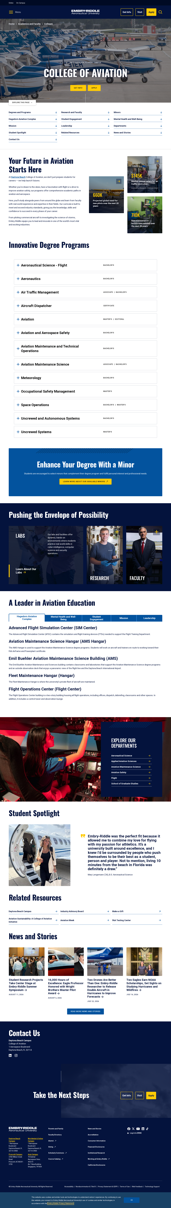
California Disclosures (96, 1165)
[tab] (27, 618)
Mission (12, 126)
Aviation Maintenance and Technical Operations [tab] (67, 348)
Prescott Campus (15, 1154)
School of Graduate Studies (124, 783)
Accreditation (93, 1135)
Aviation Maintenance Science (126, 767)
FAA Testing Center (121, 920)
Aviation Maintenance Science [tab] (74, 364)
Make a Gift (117, 911)
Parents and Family (55, 1129)
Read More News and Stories (85, 1011)
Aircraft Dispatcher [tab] (67, 306)
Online (11, 3)
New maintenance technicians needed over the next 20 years (143, 219)
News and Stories (122, 132)
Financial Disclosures (96, 1147)
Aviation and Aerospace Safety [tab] (67, 333)
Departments (120, 126)
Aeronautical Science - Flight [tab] (67, 265)
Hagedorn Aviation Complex (22, 119)
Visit (139, 12)
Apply (94, 88)
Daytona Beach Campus (20, 911)
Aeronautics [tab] (67, 279)
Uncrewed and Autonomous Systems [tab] (67, 418)
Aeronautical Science (121, 755)
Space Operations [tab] (73, 405)
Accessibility (69, 1187)
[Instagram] (16, 1055)
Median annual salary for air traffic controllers (144, 178)
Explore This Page (21, 102)
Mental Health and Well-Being (128, 119)
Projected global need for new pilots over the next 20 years (106, 199)
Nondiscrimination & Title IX (86, 1187)
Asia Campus (33, 1154)
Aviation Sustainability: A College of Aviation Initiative (30, 920)
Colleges (48, 24)
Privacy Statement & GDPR (108, 1187)
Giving (50, 1147)
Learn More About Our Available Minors (84, 481)
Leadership (66, 126)
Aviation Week (67, 920)
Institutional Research (96, 1153)
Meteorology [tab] (67, 378)
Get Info (127, 12)
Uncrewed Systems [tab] (66, 432)
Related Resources (70, 132)
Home (12, 24)
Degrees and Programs (20, 112)
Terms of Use (125, 1187)
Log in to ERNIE (136, 1133)
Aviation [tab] (72, 319)
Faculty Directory (55, 1135)
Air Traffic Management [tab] (74, 292)
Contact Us (14, 139)
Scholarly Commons (56, 1153)
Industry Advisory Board (72, 911)
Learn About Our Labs (26, 570)
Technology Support (152, 1187)
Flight (114, 778)
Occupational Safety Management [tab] (66, 391)
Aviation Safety (118, 772)
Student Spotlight (17, 132)
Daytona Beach (18, 177)
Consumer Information (97, 1141)
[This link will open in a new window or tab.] (128, 1128)
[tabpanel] (85, 666)
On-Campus (20, 3)
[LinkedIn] (10, 1055)
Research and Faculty (71, 112)
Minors (117, 112)
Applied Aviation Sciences (123, 761)
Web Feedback (137, 1187)
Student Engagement (71, 119)
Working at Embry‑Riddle (97, 1159)
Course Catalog (54, 1159)
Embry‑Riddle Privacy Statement (61, 1204)
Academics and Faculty (29, 24)
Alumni (51, 1141)
